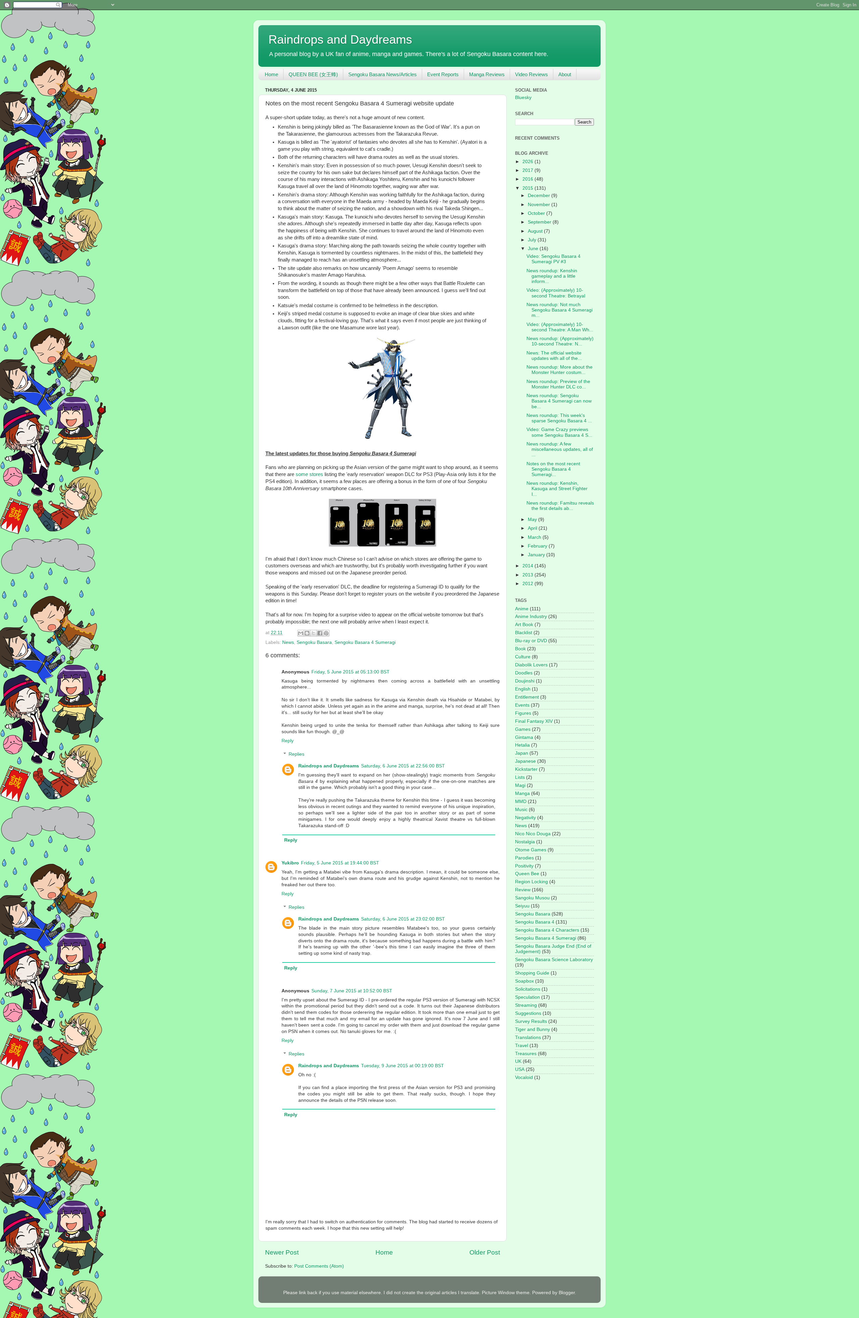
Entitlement (527, 697)
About (564, 74)
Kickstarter (526, 769)
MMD (520, 801)
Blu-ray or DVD (531, 640)
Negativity (525, 817)
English (522, 689)
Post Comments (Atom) (319, 1266)
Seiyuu (522, 905)
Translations (528, 1037)
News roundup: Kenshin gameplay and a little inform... (551, 276)
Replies (296, 754)
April (533, 528)
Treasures (526, 1053)
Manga (522, 793)
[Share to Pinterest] (326, 633)
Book (520, 648)
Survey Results (531, 1021)
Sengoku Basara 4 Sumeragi (365, 642)
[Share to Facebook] (319, 633)
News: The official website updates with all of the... (554, 355)
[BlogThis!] (307, 633)
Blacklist (523, 632)
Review (522, 889)
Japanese (525, 761)
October (537, 213)
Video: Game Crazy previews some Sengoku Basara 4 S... (559, 432)
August (536, 231)
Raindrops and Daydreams (340, 39)
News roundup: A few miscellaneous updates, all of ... (559, 449)
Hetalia (522, 745)
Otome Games (530, 849)
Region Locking (531, 881)
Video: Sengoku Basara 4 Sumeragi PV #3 (553, 259)
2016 (528, 179)
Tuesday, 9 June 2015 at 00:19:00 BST (402, 1065)
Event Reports (443, 74)
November (539, 204)
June (534, 248)
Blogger (567, 1292)
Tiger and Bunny (532, 1029)
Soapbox (524, 981)
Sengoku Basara (314, 642)
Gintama (524, 737)
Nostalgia (525, 841)
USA (519, 1069)
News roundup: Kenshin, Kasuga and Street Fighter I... (557, 489)
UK (518, 1061)
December (539, 195)
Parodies (524, 857)
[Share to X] (313, 633)
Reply (288, 740)
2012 (528, 583)
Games (522, 729)
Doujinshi (525, 681)
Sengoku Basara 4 (534, 922)
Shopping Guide (532, 973)
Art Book (524, 624)
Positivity (524, 865)
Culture (522, 656)
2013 (528, 574)
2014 (528, 565)
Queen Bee (527, 873)
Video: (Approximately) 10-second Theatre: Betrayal (555, 293)
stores (316, 474)
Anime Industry (531, 616)
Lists (520, 777)
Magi (520, 785)
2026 (528, 161)
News (288, 642)
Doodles (524, 672)
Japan (521, 753)
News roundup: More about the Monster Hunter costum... (559, 370)
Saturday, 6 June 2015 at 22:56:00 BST (403, 765)
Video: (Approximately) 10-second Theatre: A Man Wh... (559, 327)
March (535, 537)
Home (271, 74)
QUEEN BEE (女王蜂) (313, 74)
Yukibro (290, 862)
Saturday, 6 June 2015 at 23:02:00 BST (403, 919)
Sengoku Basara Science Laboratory (554, 959)
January (537, 554)
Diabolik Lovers (531, 664)
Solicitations (527, 989)
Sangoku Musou (532, 897)
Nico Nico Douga (533, 833)
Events (522, 705)
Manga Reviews (487, 74)
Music (521, 809)
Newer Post (282, 1252)
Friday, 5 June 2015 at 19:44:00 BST (340, 862)
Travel (521, 1045)
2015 (528, 188)
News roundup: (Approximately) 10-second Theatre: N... (560, 341)
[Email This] (300, 633)
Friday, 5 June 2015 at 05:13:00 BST (350, 671)
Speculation (527, 997)
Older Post (484, 1252)
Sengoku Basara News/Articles (382, 74)
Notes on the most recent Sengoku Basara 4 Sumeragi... (553, 469)
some (302, 474)
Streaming (526, 1005)
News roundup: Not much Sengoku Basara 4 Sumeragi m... (559, 310)
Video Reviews (531, 74)
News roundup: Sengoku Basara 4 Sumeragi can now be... (559, 401)
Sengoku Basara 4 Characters (547, 930)
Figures (523, 713)
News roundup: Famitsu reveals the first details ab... (560, 506)
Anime (521, 608)
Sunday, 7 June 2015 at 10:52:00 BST (351, 990)
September (540, 222)
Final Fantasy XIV (534, 721)
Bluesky (523, 97)
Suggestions (528, 1013)
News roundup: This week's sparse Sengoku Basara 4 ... (559, 418)
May (533, 519)
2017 (528, 170)
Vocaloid (524, 1077)
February (538, 546)
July (533, 239)
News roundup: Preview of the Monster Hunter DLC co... (558, 384)
